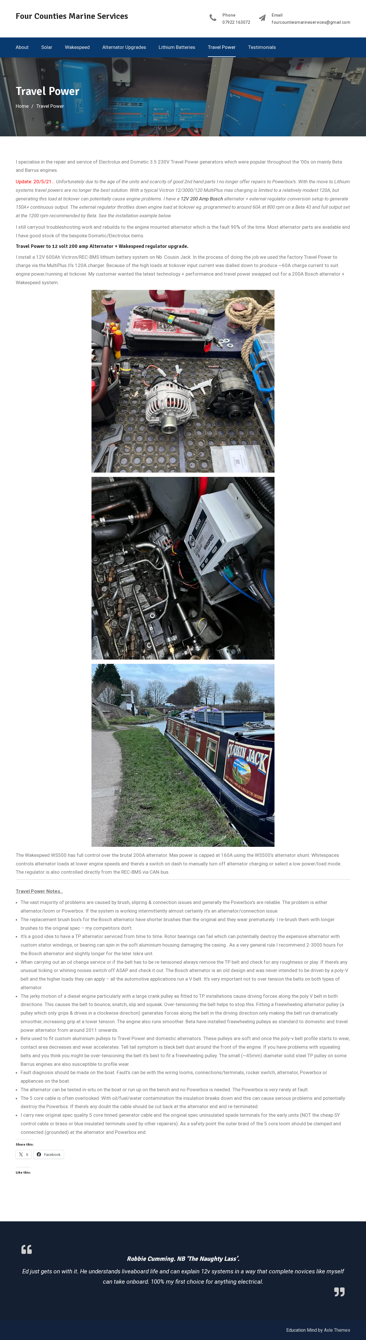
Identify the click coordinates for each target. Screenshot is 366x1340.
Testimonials (262, 47)
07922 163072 (236, 22)
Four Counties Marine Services (72, 16)
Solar (46, 47)
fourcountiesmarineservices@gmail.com (311, 22)
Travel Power (222, 47)
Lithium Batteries (177, 47)
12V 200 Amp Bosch (202, 199)
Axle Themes (337, 1330)
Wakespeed (77, 47)
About (22, 47)
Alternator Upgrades (124, 47)
